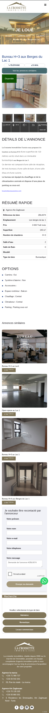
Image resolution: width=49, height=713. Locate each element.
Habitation (24, 615)
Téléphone (15, 65)
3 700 (9, 414)
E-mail (35, 65)
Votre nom (11, 528)
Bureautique (24, 622)
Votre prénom (13, 519)
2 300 (9, 503)
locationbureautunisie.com (11, 191)
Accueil (8, 36)
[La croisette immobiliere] (16, 7)
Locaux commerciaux (24, 630)
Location (40, 36)
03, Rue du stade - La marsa (18, 682)
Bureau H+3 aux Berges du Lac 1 (27, 39)
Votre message (13, 558)
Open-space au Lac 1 (11, 410)
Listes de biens (24, 36)
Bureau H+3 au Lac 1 (11, 454)
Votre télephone (14, 548)
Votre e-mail (12, 538)
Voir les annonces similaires (24, 71)
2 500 (9, 458)
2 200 (9, 370)
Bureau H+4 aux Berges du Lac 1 (16, 499)
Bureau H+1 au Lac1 (10, 366)
